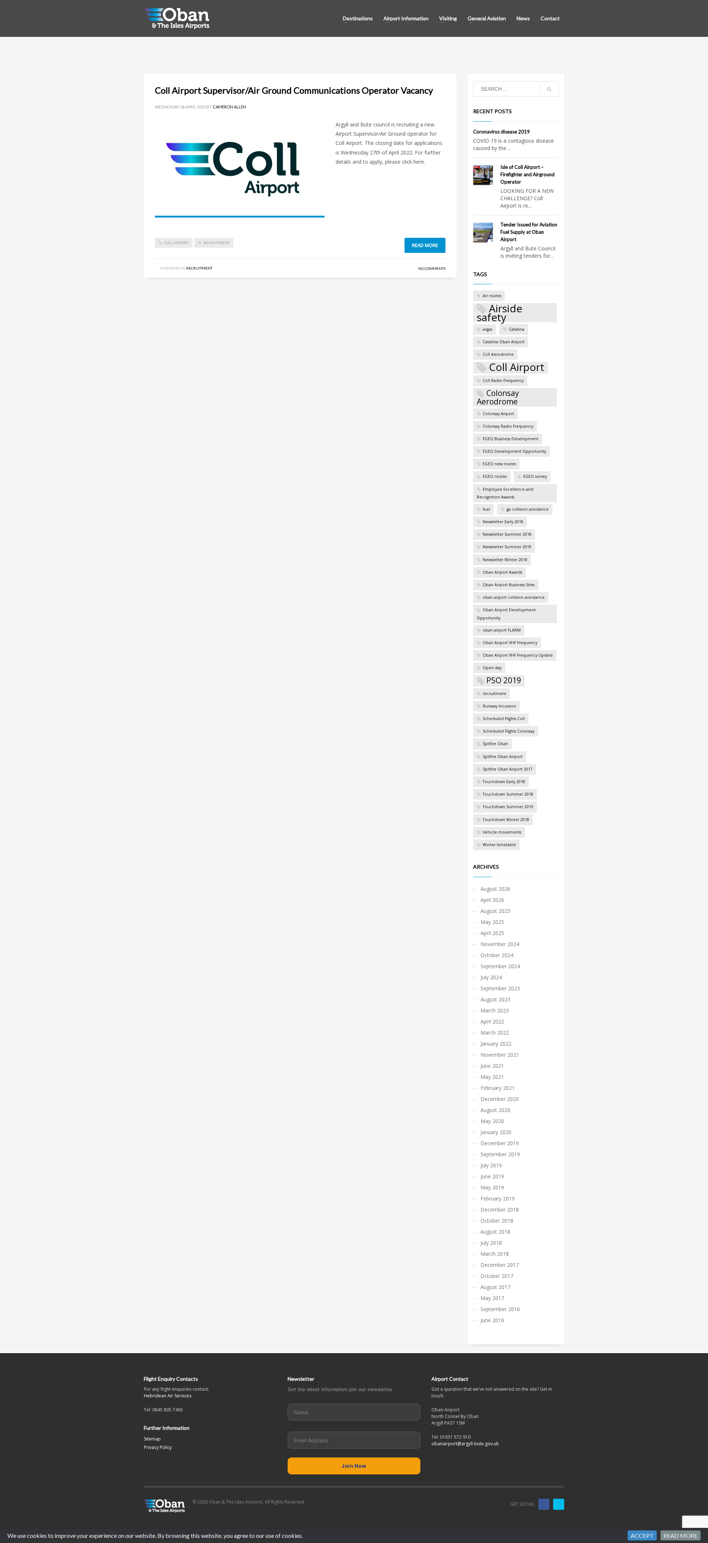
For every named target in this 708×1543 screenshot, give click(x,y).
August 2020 (495, 1109)
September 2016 (500, 1309)
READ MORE (680, 1535)
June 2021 (492, 1065)
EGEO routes (495, 476)
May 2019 (492, 1187)
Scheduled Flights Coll (504, 718)
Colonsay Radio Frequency (508, 426)
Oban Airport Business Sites (509, 584)
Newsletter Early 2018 (503, 521)
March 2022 (494, 1032)
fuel (486, 509)
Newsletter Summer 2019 (507, 546)
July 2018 (491, 1242)
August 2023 (495, 999)
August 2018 (495, 1231)
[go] (549, 89)
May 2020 (492, 1121)
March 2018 (494, 1253)
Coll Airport (176, 242)
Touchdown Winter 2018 (506, 819)
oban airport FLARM (502, 630)
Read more (425, 245)
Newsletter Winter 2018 (505, 559)
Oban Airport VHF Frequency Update (518, 655)
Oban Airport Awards (502, 572)
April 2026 (492, 899)
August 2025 (495, 910)
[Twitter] (558, 1504)
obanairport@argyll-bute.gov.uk (465, 1444)
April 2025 (492, 932)
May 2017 (492, 1298)
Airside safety (499, 312)
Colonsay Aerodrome (498, 397)
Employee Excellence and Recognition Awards (505, 493)
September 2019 (500, 1154)
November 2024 (499, 944)
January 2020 (495, 1132)
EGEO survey (535, 476)
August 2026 (495, 888)
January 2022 (495, 1043)
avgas (487, 329)
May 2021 (492, 1076)
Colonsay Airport (498, 413)
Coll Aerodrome (498, 354)
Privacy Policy (158, 1447)
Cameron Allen (229, 106)
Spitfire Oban (495, 743)
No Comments (431, 268)
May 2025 (492, 921)
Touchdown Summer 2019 (508, 806)
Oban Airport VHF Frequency (510, 642)
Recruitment (199, 268)
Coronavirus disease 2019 (501, 132)
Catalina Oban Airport (503, 341)
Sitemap (152, 1439)
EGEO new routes (499, 463)
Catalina (516, 329)
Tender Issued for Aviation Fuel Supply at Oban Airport (528, 232)
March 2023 (494, 1010)
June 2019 (492, 1176)
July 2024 (491, 977)
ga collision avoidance (528, 509)
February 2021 (497, 1087)
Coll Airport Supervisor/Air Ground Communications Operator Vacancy (294, 90)
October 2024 (496, 955)
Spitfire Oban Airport (503, 756)
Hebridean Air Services (167, 1396)
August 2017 (495, 1286)
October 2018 (496, 1220)
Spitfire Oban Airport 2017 (507, 769)
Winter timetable (499, 844)
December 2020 (499, 1098)
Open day (492, 667)
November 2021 (499, 1054)
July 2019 (491, 1165)
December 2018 (499, 1209)
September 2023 (500, 988)
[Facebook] (543, 1504)
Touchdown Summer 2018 (508, 794)
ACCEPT (642, 1535)
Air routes (492, 295)
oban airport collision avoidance (514, 597)
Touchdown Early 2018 (504, 781)
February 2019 (497, 1198)
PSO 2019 (503, 680)
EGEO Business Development (510, 438)
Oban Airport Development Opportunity (506, 613)
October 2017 (496, 1275)
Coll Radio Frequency (503, 380)
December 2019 (499, 1143)
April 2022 (492, 1021)
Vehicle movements (502, 832)
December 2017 (499, 1264)
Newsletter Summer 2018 (507, 534)
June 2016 (492, 1320)
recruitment (217, 242)
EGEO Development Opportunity (514, 451)
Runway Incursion (499, 706)
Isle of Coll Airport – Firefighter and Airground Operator (527, 174)
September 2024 (500, 966)
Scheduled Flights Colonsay (508, 731)
